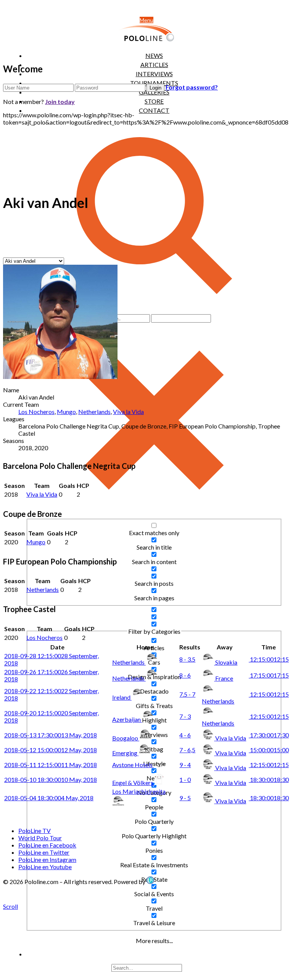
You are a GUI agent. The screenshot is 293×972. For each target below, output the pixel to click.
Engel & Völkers (133, 782)
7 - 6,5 (187, 749)
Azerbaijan (127, 719)
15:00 (269, 749)
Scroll (10, 906)
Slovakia (226, 662)
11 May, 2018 (50, 764)
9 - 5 (185, 797)
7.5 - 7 (187, 694)
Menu (146, 20)
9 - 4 (185, 764)
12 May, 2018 (50, 749)
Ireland (122, 697)
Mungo (66, 411)
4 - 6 (185, 735)
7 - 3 (185, 716)
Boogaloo (125, 738)
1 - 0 (185, 779)
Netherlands (94, 411)
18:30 (269, 779)
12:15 (269, 659)
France (224, 678)
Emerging (125, 752)
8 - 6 (185, 675)
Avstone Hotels (133, 764)
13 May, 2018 (50, 735)
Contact (154, 110)
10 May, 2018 (50, 779)
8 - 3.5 (187, 659)
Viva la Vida (128, 411)
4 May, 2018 (48, 797)
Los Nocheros (36, 411)
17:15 (269, 675)
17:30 (269, 735)
